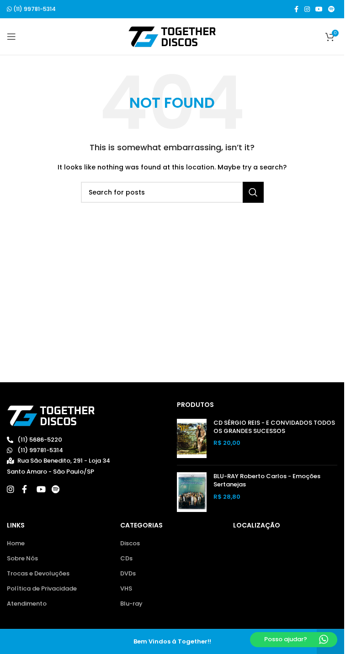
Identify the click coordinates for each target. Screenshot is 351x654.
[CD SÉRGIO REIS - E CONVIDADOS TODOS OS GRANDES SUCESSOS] (192, 439)
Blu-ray (131, 604)
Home (16, 543)
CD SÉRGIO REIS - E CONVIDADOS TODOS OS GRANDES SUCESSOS (274, 427)
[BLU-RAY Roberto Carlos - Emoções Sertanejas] (192, 492)
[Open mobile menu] (11, 36)
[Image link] (51, 415)
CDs (126, 558)
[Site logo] (172, 36)
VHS (126, 589)
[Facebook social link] (296, 9)
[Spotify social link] (331, 9)
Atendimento (27, 604)
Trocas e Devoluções (38, 574)
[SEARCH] (253, 192)
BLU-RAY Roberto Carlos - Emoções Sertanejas (266, 480)
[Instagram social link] (307, 9)
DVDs (128, 574)
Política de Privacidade (42, 589)
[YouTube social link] (319, 9)
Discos (130, 543)
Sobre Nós (22, 558)
